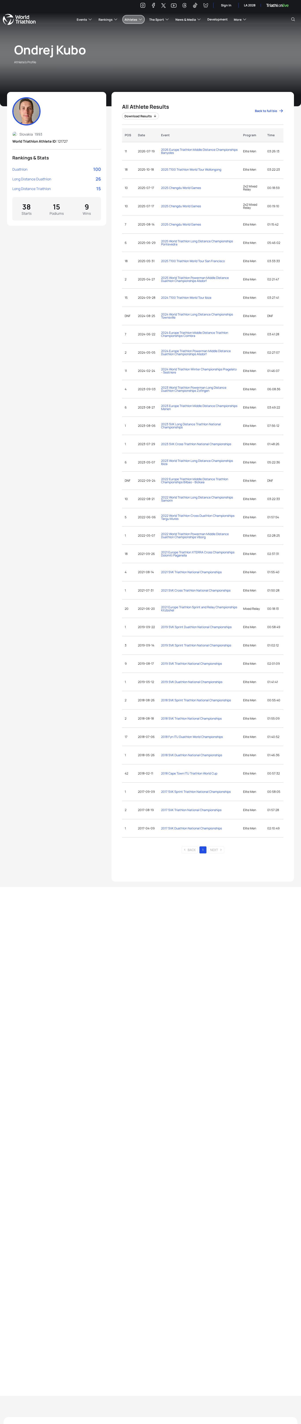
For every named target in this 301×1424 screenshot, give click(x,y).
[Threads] (184, 6)
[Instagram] (142, 6)
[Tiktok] (195, 6)
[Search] (293, 19)
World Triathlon (19, 19)
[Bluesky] (205, 6)
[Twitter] (163, 6)
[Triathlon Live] (277, 5)
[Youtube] (174, 6)
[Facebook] (153, 6)
